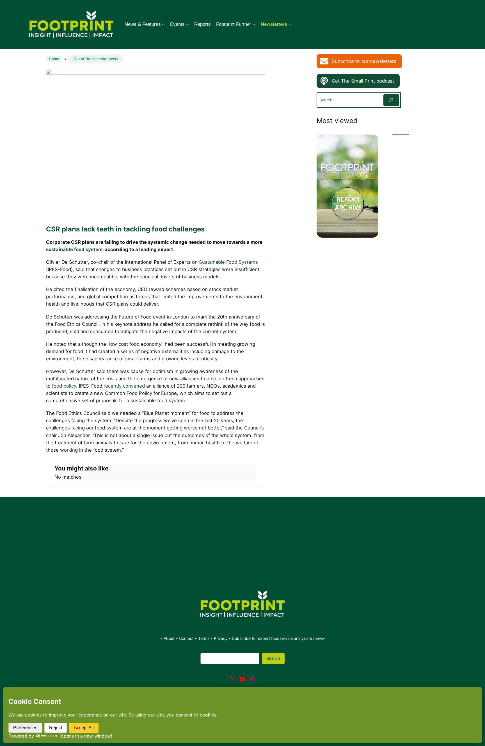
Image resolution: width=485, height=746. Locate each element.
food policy (64, 386)
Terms (203, 638)
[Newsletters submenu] (289, 24)
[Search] (391, 100)
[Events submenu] (187, 24)
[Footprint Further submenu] (253, 24)
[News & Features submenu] (163, 24)
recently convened (124, 386)
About (170, 638)
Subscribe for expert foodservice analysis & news (277, 638)
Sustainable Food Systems (228, 262)
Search (273, 658)
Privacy (221, 638)
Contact (187, 638)
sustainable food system (74, 249)
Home (54, 58)
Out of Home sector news (96, 58)
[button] (359, 61)
